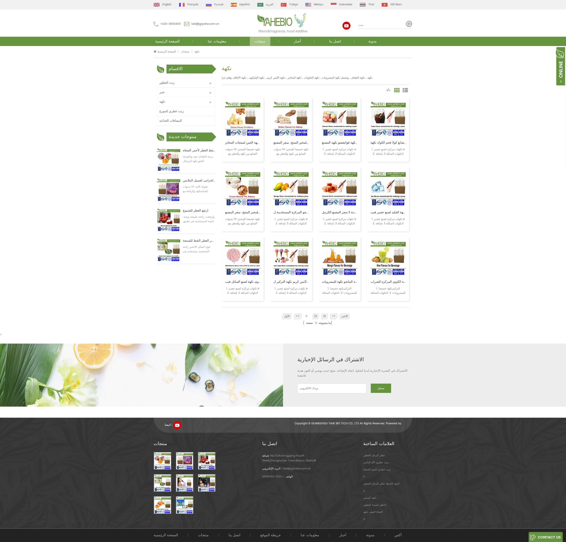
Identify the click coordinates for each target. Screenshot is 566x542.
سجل (380, 388)
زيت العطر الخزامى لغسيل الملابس (199, 180)
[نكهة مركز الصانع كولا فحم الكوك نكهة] (388, 119)
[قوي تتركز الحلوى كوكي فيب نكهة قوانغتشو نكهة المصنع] (339, 119)
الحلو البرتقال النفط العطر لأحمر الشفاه (199, 150)
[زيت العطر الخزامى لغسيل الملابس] (168, 189)
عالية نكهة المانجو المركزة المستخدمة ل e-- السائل (291, 212)
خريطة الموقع (270, 535)
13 (324, 316)
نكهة (197, 52)
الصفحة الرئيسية (167, 41)
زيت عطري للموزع (171, 111)
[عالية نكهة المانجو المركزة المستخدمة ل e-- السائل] (291, 188)
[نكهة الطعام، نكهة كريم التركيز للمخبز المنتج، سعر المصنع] (242, 188)
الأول (287, 316)
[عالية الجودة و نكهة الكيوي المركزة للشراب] (388, 258)
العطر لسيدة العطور (374, 505)
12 (315, 316)
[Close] (565, 48)
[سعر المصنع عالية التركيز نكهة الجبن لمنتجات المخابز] (242, 119)
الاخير (345, 316)
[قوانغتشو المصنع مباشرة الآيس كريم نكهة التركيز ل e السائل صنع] (291, 258)
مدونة (372, 41)
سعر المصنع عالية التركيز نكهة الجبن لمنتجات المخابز (242, 142)
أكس (398, 535)
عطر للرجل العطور (374, 455)
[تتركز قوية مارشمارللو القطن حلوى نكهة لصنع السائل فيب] (242, 258)
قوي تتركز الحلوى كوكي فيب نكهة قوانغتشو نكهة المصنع (339, 142)
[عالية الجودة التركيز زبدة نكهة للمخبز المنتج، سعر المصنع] (291, 119)
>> (333, 316)
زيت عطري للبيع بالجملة (377, 469)
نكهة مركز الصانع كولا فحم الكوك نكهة (388, 142)
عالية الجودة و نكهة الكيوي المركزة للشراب (388, 281)
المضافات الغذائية (170, 120)
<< (298, 316)
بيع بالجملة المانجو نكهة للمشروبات (339, 281)
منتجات (260, 41)
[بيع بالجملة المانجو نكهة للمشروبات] (339, 258)
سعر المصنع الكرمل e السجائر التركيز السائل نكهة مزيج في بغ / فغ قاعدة (339, 212)
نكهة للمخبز (370, 498)
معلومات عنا (217, 41)
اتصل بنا (335, 41)
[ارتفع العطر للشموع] (168, 219)
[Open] (560, 65)
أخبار (297, 41)
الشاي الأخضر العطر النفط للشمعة (199, 240)
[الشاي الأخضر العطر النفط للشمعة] (168, 249)
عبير (162, 92)
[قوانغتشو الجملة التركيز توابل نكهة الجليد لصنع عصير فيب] (388, 188)
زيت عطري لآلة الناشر (376, 462)
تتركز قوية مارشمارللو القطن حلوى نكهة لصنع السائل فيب (242, 281)
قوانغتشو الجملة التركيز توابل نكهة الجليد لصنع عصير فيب (388, 212)
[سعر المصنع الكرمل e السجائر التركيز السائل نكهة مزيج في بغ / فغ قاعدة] (339, 188)
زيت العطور (167, 82)
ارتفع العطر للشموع (195, 210)
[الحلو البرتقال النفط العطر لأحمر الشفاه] (168, 159)
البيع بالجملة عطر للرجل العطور (381, 484)
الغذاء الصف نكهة (372, 512)
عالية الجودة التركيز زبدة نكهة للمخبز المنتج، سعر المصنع (291, 142)
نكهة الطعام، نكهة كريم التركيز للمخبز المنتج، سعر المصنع (242, 212)
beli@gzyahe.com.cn (205, 24)
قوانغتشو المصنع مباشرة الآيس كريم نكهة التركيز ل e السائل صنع (291, 281)
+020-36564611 (170, 24)
